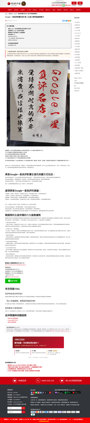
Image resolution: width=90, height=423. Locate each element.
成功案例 (77, 54)
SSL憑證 (77, 35)
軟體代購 (77, 73)
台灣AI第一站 (34, 400)
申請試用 (22, 381)
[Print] (68, 21)
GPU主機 (77, 30)
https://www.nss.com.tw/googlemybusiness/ (15, 264)
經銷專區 (77, 52)
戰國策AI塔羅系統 (46, 402)
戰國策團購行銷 (65, 402)
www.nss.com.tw (65, 331)
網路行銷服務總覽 (12, 322)
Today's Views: (78, 78)
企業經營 (77, 60)
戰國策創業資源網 (56, 402)
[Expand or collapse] (69, 26)
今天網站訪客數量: (79, 83)
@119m (68, 5)
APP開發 (77, 46)
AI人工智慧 (78, 62)
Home (6, 13)
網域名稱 (77, 25)
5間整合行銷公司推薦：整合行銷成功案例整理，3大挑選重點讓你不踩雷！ (25, 367)
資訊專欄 (77, 57)
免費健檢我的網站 (44, 421)
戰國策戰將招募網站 (63, 400)
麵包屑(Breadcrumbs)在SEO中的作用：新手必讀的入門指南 (22, 365)
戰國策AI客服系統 (35, 404)
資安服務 (77, 65)
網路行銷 (11, 13)
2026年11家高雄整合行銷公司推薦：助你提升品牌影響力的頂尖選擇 (24, 370)
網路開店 (77, 41)
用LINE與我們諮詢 (73, 381)
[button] (1, 419)
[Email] (70, 21)
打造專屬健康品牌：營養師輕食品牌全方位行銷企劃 (20, 369)
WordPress (78, 33)
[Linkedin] (67, 21)
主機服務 (77, 27)
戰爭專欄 (78, 9)
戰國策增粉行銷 (74, 402)
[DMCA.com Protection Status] (42, 394)
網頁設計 (77, 38)
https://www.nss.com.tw (13, 276)
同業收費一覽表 (79, 68)
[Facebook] (63, 21)
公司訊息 (77, 22)
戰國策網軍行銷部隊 (52, 400)
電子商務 (77, 44)
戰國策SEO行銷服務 (36, 402)
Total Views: (77, 88)
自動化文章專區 (79, 70)
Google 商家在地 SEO (13, 320)
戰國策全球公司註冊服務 (47, 404)
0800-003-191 (57, 5)
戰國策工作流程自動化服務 (72, 404)
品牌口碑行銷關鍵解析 (13, 318)
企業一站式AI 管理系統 (59, 404)
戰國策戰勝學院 (10, 20)
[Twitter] (65, 21)
